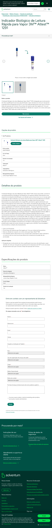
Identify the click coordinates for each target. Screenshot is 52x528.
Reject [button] (44, 520)
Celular (9, 337)
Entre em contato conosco (33, 502)
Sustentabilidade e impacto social (10, 508)
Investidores (5, 503)
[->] (42, 3)
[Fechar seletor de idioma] (47, 3)
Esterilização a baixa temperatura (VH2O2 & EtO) (15, 15)
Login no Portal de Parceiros (34, 504)
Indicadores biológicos (35, 15)
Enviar (10, 404)
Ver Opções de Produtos (24, 117)
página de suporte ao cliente (35, 308)
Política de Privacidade (10, 412)
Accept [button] (44, 515)
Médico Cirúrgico (14, 14)
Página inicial (5, 14)
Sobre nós (4, 498)
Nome (9, 316)
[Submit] (45, 9)
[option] (26, 61)
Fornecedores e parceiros (8, 506)
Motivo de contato (12, 378)
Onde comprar (16, 143)
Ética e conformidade (7, 511)
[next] (48, 61)
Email (9, 330)
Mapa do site (30, 507)
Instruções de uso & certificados (35, 492)
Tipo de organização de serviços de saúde (18, 357)
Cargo (9, 364)
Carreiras (4, 500)
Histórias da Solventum (32, 484)
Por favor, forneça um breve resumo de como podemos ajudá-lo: (23, 385)
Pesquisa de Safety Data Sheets (34, 489)
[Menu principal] (49, 9)
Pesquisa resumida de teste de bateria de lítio (38, 495)
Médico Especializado (12, 371)
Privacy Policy (7, 524)
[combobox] (40, 9)
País (8, 350)
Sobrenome (10, 323)
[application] (26, 60)
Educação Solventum (32, 486)
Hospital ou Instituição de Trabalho (16, 344)
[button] (44, 525)
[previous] (3, 61)
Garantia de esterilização (26, 14)
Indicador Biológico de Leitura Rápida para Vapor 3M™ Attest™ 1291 (28, 140)
